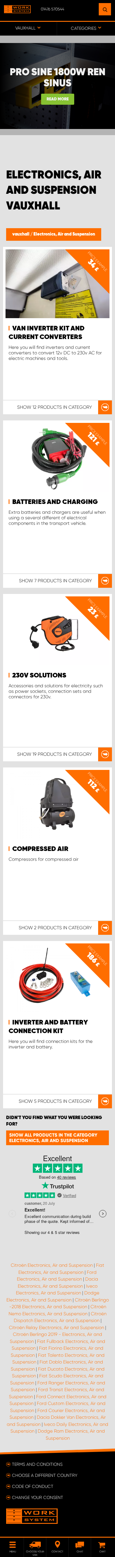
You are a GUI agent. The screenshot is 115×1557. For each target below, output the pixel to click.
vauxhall (21, 234)
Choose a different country (44, 1475)
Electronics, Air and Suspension (64, 234)
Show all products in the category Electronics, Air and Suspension (53, 1137)
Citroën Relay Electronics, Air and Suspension (56, 1327)
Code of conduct (32, 1486)
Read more (58, 99)
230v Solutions (39, 675)
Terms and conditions (37, 1464)
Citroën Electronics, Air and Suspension (52, 1265)
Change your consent (37, 1497)
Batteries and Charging (55, 502)
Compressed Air (40, 849)
